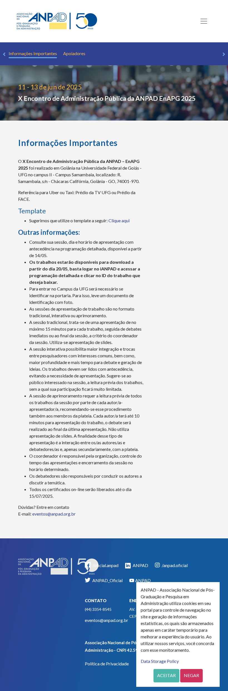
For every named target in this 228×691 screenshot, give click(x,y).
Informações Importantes (33, 53)
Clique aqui (119, 220)
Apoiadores (74, 53)
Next (224, 54)
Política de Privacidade (107, 663)
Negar (191, 675)
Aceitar (166, 675)
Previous (4, 54)
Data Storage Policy (160, 661)
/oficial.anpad (105, 565)
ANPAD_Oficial (107, 580)
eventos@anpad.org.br (54, 513)
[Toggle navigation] (203, 21)
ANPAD (140, 565)
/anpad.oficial (174, 565)
